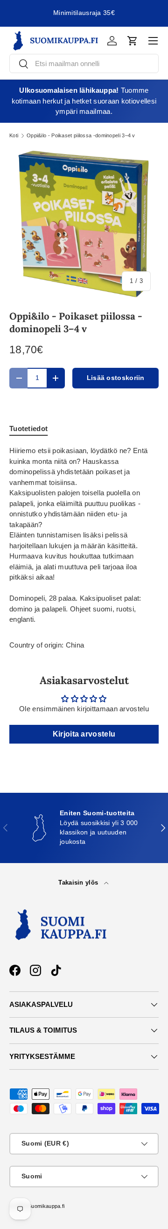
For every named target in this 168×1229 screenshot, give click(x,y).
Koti (13, 135)
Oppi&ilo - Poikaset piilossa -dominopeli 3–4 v (81, 135)
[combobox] (84, 63)
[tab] (28, 428)
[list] (84, 223)
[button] (132, 40)
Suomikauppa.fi (46, 1206)
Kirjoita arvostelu (84, 734)
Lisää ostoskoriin (116, 377)
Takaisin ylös (79, 882)
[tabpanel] (84, 535)
